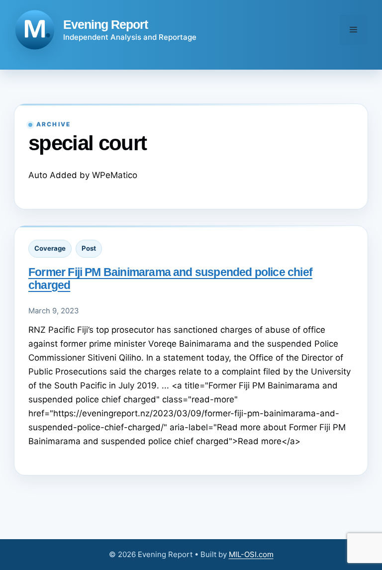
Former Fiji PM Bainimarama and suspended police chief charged (170, 278)
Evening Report (105, 24)
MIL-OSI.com (251, 554)
